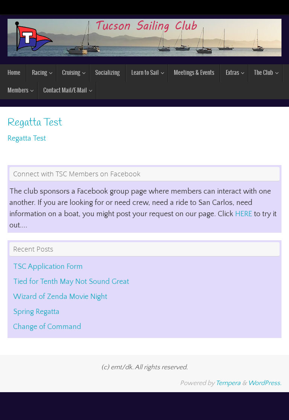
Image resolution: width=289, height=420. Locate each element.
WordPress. (264, 383)
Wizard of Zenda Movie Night (60, 297)
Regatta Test (27, 138)
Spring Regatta (36, 312)
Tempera (228, 383)
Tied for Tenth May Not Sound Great (71, 281)
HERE (244, 214)
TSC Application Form (48, 266)
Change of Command (47, 327)
